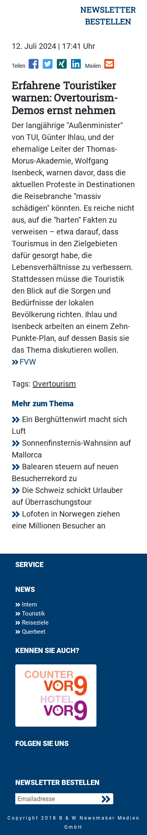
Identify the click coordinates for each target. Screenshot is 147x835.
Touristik (32, 613)
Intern (28, 604)
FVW (28, 361)
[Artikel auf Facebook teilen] (34, 66)
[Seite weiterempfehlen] (109, 66)
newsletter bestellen (108, 15)
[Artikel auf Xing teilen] (62, 66)
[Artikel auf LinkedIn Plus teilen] (76, 66)
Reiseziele (34, 622)
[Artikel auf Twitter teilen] (48, 66)
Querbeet (32, 631)
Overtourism (54, 384)
